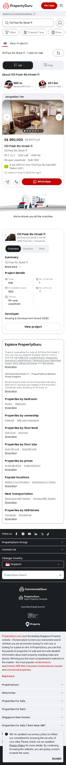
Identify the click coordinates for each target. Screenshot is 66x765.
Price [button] (42, 248)
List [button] (20, 65)
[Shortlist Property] (58, 105)
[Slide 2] (27, 131)
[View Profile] (33, 97)
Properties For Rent (14, 709)
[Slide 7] (40, 130)
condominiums (42, 662)
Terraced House (40, 360)
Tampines (10, 515)
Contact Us (9, 549)
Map (50, 65)
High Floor (10, 432)
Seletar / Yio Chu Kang (17, 482)
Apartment (51, 357)
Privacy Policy (17, 745)
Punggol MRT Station (44, 498)
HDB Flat (23, 357)
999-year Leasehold (28, 420)
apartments (8, 666)
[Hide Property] (51, 105)
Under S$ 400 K (13, 465)
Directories (8, 693)
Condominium (37, 357)
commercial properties (19, 669)
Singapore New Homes (16, 717)
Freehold (9, 420)
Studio (8, 404)
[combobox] (31, 22)
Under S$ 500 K (32, 465)
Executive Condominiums (40, 666)
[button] (5, 43)
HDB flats (21, 666)
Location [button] (28, 248)
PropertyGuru (10, 684)
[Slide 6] (38, 131)
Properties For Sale (13, 701)
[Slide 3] (30, 131)
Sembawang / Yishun (44, 482)
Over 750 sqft (12, 449)
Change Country (12, 558)
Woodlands (25, 515)
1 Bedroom (20, 404)
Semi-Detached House (25, 363)
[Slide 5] (35, 131)
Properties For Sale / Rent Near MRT (24, 725)
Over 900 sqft (29, 449)
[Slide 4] (33, 131)
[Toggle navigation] (61, 5)
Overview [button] (13, 248)
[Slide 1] (24, 131)
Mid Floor (23, 432)
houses (58, 666)
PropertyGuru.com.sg (13, 636)
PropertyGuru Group (14, 542)
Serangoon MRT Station (17, 498)
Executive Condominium (18, 360)
